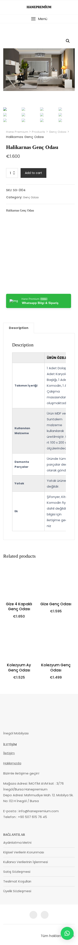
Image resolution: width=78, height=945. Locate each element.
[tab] (18, 328)
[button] (39, 19)
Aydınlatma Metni (17, 842)
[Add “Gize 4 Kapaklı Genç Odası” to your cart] (8, 593)
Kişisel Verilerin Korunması (23, 852)
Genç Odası (31, 197)
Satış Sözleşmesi (16, 871)
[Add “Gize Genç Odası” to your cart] (45, 593)
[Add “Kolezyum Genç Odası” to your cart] (45, 654)
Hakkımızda (12, 763)
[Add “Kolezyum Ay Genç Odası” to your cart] (8, 654)
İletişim (9, 753)
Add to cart (33, 173)
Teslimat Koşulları (17, 881)
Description (18, 328)
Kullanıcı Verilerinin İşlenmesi (25, 862)
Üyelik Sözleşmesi (17, 891)
